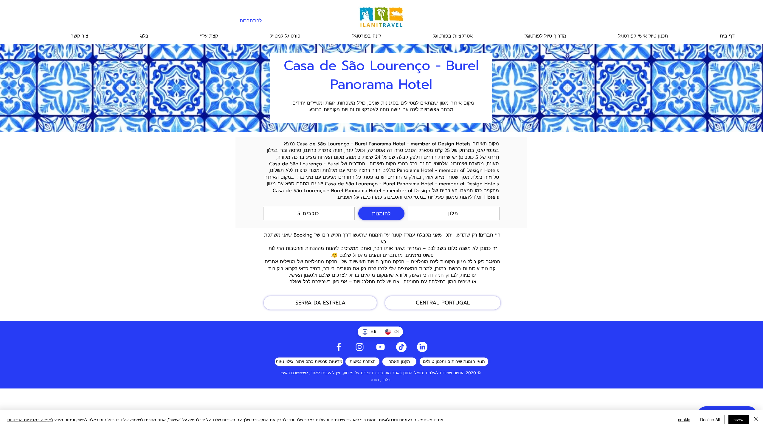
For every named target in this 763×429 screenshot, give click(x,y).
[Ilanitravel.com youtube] (380, 347)
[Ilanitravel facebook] (339, 347)
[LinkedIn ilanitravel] (422, 347)
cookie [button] (684, 419)
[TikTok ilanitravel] (401, 347)
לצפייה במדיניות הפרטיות (30, 419)
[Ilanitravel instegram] (359, 347)
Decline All (710, 419)
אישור (738, 419)
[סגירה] (755, 419)
